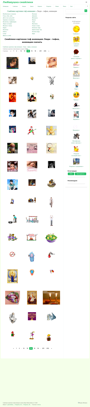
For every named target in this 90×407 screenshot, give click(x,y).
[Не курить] (12, 256)
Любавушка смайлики (18, 2)
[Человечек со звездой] (51, 153)
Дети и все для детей (8, 18)
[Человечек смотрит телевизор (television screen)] (32, 153)
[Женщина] (51, 116)
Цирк (33, 33)
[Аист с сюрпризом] (51, 258)
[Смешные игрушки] (32, 185)
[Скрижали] (12, 323)
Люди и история (7, 23)
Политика (5, 29)
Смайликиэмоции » (76, 44)
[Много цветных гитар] (12, 132)
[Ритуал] (51, 304)
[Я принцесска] (32, 171)
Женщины (35, 18)
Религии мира (36, 31)
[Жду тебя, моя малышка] (12, 68)
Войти (71, 174)
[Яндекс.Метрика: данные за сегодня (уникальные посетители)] (82, 403)
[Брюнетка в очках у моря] (12, 116)
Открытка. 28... (19, 404)
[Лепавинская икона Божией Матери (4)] (32, 304)
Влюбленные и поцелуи (9, 14)
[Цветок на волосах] (12, 83)
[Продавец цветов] (32, 202)
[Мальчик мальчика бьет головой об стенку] (32, 63)
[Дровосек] (12, 203)
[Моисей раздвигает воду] (51, 320)
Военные (34, 14)
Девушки (34, 16)
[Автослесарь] (12, 223)
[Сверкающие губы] (12, 304)
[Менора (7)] (32, 320)
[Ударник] (12, 336)
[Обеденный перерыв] (32, 222)
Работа (5, 31)
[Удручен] (51, 207)
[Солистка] (32, 339)
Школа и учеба (7, 35)
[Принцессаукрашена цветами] (12, 171)
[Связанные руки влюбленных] (51, 84)
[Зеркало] (32, 275)
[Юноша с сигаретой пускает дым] (51, 167)
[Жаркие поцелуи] (31, 101)
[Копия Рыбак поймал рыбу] (51, 99)
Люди (33, 21)
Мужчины (35, 23)
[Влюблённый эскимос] (32, 79)
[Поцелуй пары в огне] (12, 101)
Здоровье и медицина (9, 20)
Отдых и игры (36, 25)
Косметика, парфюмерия (9, 21)
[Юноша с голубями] (12, 189)
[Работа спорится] (12, 240)
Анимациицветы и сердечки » (76, 57)
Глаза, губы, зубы (7, 16)
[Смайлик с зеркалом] (51, 273)
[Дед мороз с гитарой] (32, 134)
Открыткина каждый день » (76, 154)
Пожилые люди (36, 27)
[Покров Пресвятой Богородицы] (12, 282)
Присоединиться (80, 174)
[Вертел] (32, 240)
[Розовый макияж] (51, 67)
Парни (4, 27)
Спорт (4, 33)
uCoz (39, 404)
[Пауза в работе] (51, 225)
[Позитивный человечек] (51, 134)
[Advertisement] (45, 381)
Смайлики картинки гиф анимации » (21, 11)
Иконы (34, 20)
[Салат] (51, 243)
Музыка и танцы (7, 25)
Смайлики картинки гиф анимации (12, 47)
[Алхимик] (51, 187)
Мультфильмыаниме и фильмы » (76, 142)
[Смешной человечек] (12, 153)
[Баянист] (51, 340)
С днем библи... (10, 404)
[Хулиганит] (32, 261)
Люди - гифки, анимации (30, 47)
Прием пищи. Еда (37, 29)
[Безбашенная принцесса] (32, 117)
